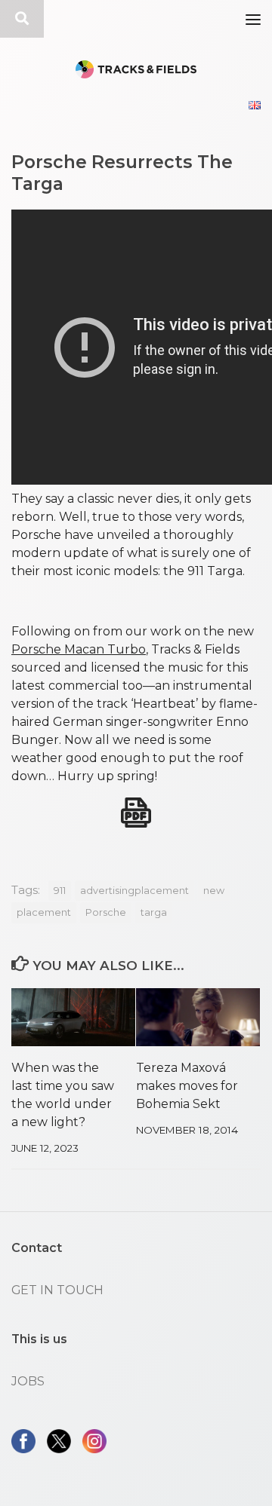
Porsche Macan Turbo (78, 649)
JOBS (28, 1381)
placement (44, 912)
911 (60, 890)
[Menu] (253, 19)
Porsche (105, 912)
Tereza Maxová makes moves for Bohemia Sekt (187, 1086)
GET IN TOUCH (57, 1290)
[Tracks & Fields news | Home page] (136, 69)
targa (154, 912)
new (213, 890)
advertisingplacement (134, 890)
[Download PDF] (136, 812)
